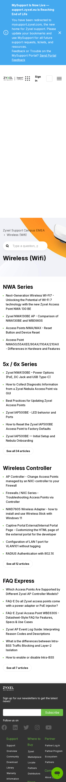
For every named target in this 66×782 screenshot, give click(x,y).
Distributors (34, 773)
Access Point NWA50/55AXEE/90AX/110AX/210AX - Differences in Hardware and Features (33, 344)
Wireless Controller (27, 468)
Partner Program (54, 751)
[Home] (13, 78)
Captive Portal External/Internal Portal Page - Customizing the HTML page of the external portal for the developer (32, 530)
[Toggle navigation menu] (59, 78)
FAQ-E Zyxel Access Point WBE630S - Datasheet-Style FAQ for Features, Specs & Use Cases (32, 617)
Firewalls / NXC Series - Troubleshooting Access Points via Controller (30, 497)
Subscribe (52, 712)
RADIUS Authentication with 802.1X (30, 553)
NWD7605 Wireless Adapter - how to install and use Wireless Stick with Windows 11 (32, 513)
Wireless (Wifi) (17, 235)
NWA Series (18, 287)
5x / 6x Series (20, 364)
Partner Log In (52, 745)
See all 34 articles (18, 451)
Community (13, 756)
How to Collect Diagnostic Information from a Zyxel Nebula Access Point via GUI (32, 388)
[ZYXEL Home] (8, 688)
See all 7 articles (17, 667)
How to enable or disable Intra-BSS (30, 657)
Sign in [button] (38, 78)
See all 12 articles (17, 563)
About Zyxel (51, 777)
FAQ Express (18, 581)
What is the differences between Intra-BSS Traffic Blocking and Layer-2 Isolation (32, 645)
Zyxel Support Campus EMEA (24, 230)
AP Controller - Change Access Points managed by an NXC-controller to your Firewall (32, 481)
